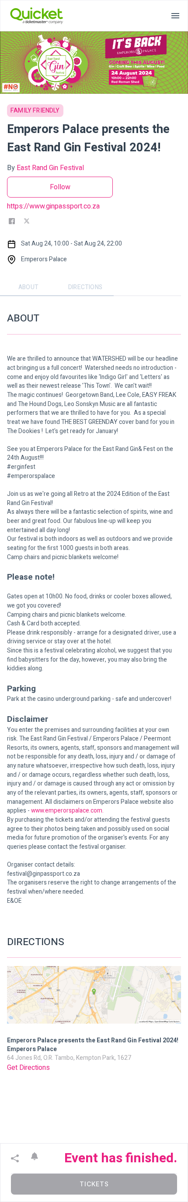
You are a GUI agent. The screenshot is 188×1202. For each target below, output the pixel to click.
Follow (60, 187)
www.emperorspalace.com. (67, 810)
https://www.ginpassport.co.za (53, 206)
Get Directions (28, 1067)
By (45, 168)
